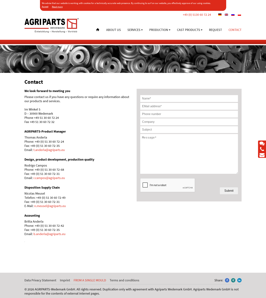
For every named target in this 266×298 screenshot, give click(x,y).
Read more (57, 6)
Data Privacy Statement (40, 280)
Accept (45, 6)
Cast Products (188, 30)
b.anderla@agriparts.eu (49, 234)
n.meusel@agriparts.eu (50, 206)
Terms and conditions (124, 280)
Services (133, 30)
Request (215, 30)
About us (113, 30)
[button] (227, 280)
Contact (235, 30)
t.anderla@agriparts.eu (49, 150)
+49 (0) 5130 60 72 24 (197, 14)
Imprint (65, 280)
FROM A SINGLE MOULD (90, 280)
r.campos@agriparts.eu (49, 178)
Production (158, 30)
